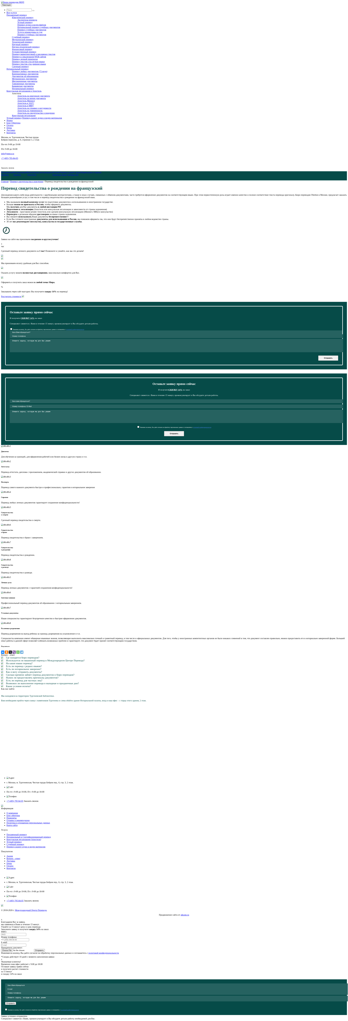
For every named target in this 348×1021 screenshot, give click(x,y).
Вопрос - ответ (13, 858)
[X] (10, 652)
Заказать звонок (7, 168)
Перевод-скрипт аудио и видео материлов (26, 847)
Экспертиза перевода (27, 20)
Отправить (328, 358)
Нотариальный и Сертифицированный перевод (29, 837)
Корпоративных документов (25, 74)
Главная (4, 181)
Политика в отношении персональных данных (28, 823)
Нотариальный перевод (23, 88)
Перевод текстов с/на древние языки (29, 64)
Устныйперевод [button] (56, 173)
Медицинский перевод (22, 39)
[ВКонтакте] (2, 652)
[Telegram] (21, 652)
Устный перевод (24, 22)
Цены (9, 863)
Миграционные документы (24, 81)
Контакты (11, 868)
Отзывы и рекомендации (18, 820)
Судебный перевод (20, 37)
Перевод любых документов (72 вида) (29, 71)
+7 (2, 939)
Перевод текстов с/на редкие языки (28, 61)
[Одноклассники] (6, 652)
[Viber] (14, 652)
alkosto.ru (185, 915)
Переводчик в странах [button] (91, 172)
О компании (12, 813)
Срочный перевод (20, 66)
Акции (10, 856)
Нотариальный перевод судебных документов (38, 27)
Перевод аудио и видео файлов (31, 25)
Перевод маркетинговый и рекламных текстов (33, 54)
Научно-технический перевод (26, 47)
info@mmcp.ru (7, 153)
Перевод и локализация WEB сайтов (29, 57)
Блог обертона (13, 815)
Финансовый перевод (22, 49)
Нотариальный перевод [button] (20, 173)
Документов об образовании (25, 76)
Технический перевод (22, 42)
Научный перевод (20, 44)
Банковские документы (23, 86)
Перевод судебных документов (31, 30)
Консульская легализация (23, 115)
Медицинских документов (24, 79)
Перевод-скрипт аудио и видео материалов (42, 118)
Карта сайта (12, 825)
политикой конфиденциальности (75, 329)
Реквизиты (12, 818)
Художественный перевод (24, 52)
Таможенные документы (23, 84)
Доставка (11, 861)
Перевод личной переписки (25, 59)
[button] (39, 173)
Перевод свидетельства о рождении (26, 181)
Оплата (10, 866)
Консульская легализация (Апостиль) (24, 839)
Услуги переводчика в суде (29, 32)
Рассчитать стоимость (11, 296)
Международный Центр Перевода (31, 910)
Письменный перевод (17, 834)
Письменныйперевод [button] (7, 173)
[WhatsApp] (18, 652)
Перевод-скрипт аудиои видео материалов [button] (70, 173)
